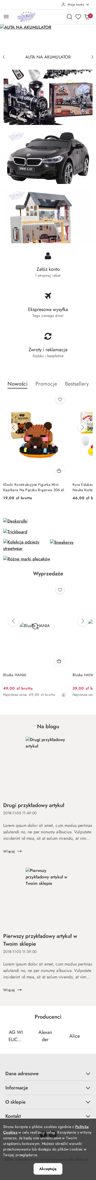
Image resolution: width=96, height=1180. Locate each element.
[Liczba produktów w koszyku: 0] (87, 17)
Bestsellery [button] (77, 384)
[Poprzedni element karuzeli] (6, 1036)
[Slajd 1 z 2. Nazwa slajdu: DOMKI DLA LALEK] (48, 38)
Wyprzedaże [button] (48, 574)
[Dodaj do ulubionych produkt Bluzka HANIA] (60, 590)
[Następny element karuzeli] (89, 1036)
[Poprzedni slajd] (3, 57)
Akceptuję (48, 1168)
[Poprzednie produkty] (13, 427)
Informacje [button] (16, 1087)
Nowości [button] (17, 384)
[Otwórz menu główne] (6, 16)
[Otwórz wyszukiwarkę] (70, 17)
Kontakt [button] (13, 1116)
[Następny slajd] (92, 57)
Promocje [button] (46, 384)
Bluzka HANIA (14, 675)
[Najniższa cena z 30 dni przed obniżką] (63, 695)
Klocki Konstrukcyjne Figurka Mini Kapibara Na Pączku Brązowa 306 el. (34, 487)
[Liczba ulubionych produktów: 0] (78, 17)
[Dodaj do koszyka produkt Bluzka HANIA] (59, 661)
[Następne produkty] (82, 427)
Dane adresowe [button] (22, 1073)
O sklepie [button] (15, 1101)
